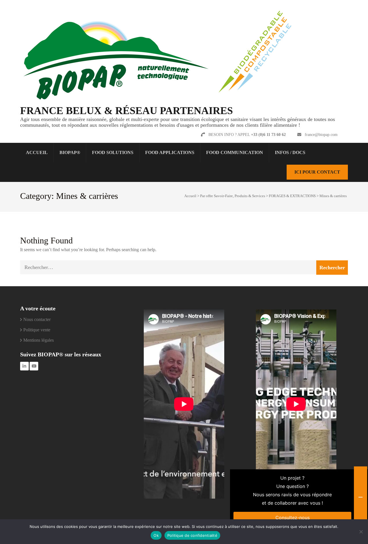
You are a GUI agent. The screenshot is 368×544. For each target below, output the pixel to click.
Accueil (37, 152)
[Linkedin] (24, 366)
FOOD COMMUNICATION (234, 152)
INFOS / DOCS (290, 152)
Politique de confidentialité (192, 535)
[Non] (361, 532)
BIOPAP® (70, 152)
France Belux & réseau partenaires (126, 110)
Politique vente (36, 329)
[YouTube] (34, 366)
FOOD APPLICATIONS (169, 152)
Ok (156, 535)
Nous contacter (37, 319)
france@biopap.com (321, 134)
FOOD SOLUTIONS (112, 152)
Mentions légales (38, 340)
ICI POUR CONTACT (317, 172)
